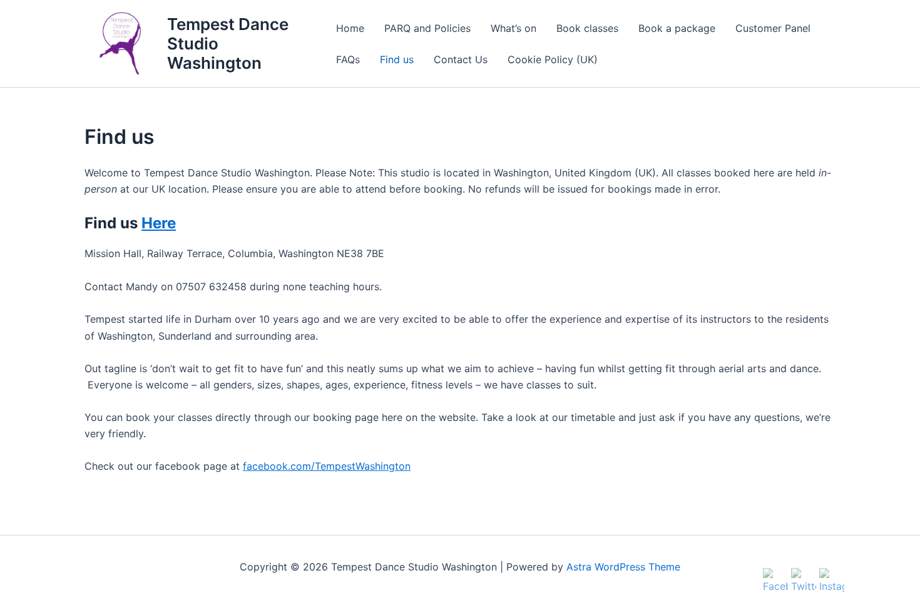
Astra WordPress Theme (623, 566)
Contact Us (461, 59)
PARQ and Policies (427, 28)
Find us (397, 59)
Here (158, 223)
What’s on (513, 28)
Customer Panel (772, 28)
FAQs (348, 59)
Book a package (676, 28)
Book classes (587, 28)
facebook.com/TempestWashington (327, 466)
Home (350, 28)
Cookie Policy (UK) (553, 59)
